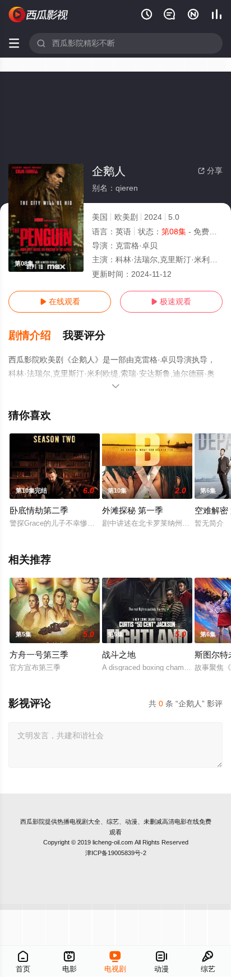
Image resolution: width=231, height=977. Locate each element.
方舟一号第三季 (39, 654)
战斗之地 (119, 654)
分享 (210, 170)
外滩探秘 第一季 (132, 510)
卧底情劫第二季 (39, 510)
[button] (35, 335)
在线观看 (60, 301)
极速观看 (171, 301)
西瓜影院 (32, 821)
